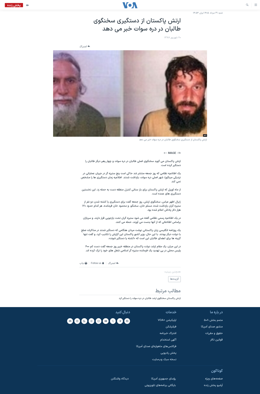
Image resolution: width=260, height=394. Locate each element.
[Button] (84, 46)
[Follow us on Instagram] (98, 321)
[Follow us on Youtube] (105, 321)
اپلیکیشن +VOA (167, 320)
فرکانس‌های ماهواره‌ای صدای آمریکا (156, 346)
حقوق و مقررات (214, 333)
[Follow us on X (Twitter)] (113, 321)
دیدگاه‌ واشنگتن (120, 379)
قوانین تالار (216, 340)
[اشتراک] (70, 321)
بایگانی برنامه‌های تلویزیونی (160, 385)
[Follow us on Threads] (91, 321)
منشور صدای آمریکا (212, 327)
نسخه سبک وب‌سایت (164, 359)
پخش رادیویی (168, 353)
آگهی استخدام (168, 340)
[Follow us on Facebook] (127, 321)
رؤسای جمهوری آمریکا (163, 379)
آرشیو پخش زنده (213, 385)
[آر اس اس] (84, 321)
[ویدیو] (27, 5)
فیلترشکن (171, 327)
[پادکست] (77, 321)
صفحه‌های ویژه (214, 379)
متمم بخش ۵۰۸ (213, 320)
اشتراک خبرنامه (168, 333)
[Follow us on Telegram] (120, 321)
